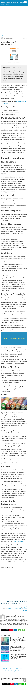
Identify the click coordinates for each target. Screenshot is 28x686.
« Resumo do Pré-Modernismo (10, 603)
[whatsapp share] (20, 630)
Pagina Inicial (4, 35)
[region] (14, 20)
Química (16, 35)
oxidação (24, 608)
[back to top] (25, 680)
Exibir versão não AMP (21, 682)
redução (25, 610)
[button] (3, 630)
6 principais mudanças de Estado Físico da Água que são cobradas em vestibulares (18, 657)
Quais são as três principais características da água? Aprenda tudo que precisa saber (18, 648)
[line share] (23, 630)
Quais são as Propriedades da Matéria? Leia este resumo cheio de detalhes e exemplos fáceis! (18, 640)
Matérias (11, 35)
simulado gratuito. (19, 541)
